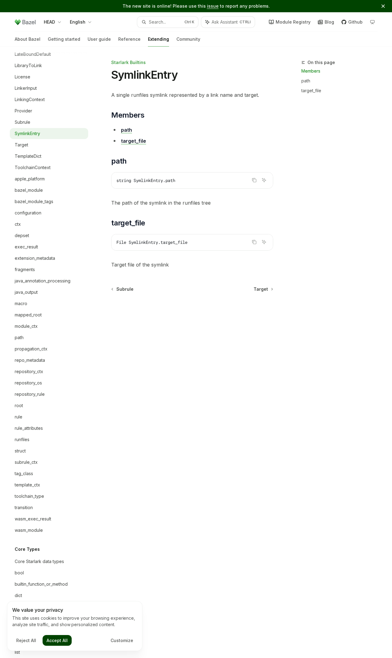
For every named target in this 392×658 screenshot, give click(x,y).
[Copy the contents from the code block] (254, 180)
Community (188, 39)
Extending (158, 39)
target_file (311, 90)
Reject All (26, 640)
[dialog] (74, 626)
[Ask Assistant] (264, 180)
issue (213, 6)
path (305, 80)
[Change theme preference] (372, 22)
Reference (129, 39)
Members (310, 71)
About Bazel (27, 39)
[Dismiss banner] (383, 6)
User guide (99, 39)
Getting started (64, 39)
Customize (122, 640)
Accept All (57, 640)
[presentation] (54, 352)
